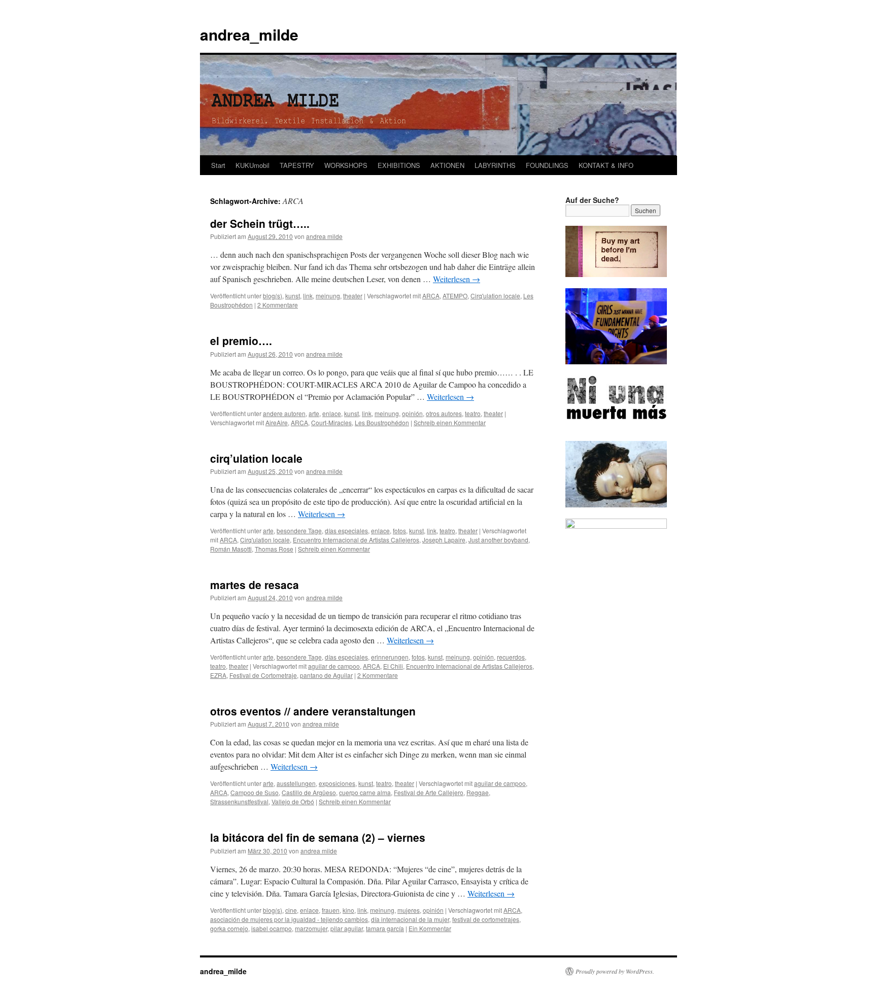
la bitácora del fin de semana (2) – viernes (317, 837)
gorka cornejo (229, 928)
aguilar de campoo (334, 666)
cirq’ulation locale (256, 458)
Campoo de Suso (254, 792)
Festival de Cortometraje (263, 675)
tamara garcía (385, 928)
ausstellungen (296, 783)
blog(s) (272, 295)
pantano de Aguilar (326, 675)
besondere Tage (299, 530)
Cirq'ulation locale (495, 295)
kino (348, 910)
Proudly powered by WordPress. (615, 971)
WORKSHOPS (345, 165)
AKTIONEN (447, 165)
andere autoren (284, 413)
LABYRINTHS (495, 165)
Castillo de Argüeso (309, 792)
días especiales (346, 530)
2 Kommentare (277, 304)
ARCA (431, 295)
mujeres (408, 910)
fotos (399, 530)
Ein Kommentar (430, 928)
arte (314, 413)
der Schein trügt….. (260, 223)
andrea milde (324, 236)
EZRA (218, 675)
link (308, 295)
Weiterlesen (456, 278)
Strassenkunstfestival (239, 801)
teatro (473, 413)
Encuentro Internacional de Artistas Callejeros (356, 539)
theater (352, 295)
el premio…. (241, 340)
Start (218, 165)
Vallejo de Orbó (293, 801)
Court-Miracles (331, 422)
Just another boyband (498, 539)
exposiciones (337, 783)
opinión (412, 413)
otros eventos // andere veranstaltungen (313, 710)
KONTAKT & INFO (606, 165)
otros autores (444, 413)
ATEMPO (455, 295)
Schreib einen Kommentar (450, 422)
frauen (331, 910)
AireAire (276, 422)
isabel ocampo (271, 928)
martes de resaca (254, 584)
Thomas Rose (274, 548)
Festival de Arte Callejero (428, 792)
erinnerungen (390, 657)
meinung (328, 295)
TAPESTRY (297, 165)
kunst (292, 295)
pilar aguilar (346, 928)
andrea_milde (249, 34)
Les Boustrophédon (382, 422)
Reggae (477, 792)
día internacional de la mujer (410, 919)
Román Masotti (231, 548)
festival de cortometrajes (485, 919)
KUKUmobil (252, 165)
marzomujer (311, 928)
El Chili (393, 666)
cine (291, 910)
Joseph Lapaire (443, 539)
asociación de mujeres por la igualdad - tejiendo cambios (289, 919)
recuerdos (511, 657)
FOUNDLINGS (547, 165)
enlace (331, 413)
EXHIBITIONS (399, 165)
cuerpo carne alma (365, 792)
